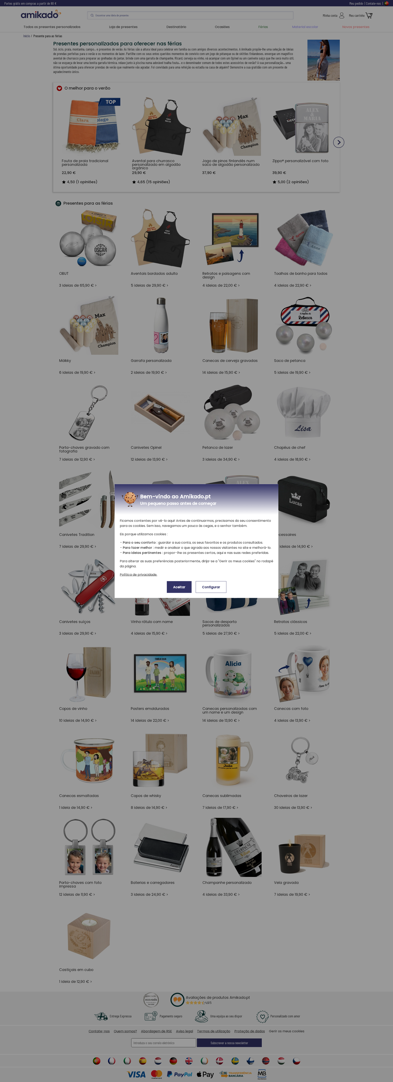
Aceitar (179, 587)
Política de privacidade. (138, 574)
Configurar (211, 587)
